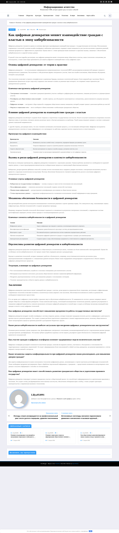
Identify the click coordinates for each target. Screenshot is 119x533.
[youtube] (111, 2)
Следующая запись (66, 413)
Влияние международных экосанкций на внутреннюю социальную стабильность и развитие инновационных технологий (23, 436)
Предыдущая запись (52, 413)
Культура (38, 15)
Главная (21, 15)
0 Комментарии (42, 29)
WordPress (57, 463)
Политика (65, 15)
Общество (29, 15)
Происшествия (48, 15)
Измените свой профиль (64, 399)
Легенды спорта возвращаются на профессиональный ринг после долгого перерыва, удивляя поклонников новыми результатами (36, 417)
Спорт (57, 15)
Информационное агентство (59, 7)
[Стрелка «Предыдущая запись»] (9, 416)
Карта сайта (91, 15)
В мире (72, 15)
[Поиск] (105, 16)
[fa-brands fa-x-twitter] (104, 2)
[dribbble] (106, 2)
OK (90, 531)
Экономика (80, 15)
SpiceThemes (75, 463)
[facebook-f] (101, 2)
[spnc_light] (110, 16)
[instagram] (109, 2)
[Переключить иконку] (8, 16)
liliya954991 (23, 29)
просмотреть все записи (38, 402)
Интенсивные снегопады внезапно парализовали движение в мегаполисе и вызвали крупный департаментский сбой (81, 417)
